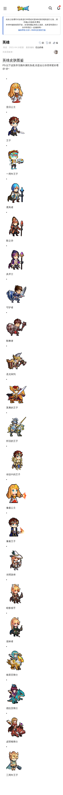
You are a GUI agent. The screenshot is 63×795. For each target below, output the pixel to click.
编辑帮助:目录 (24, 30)
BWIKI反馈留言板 (38, 30)
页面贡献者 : (8, 52)
